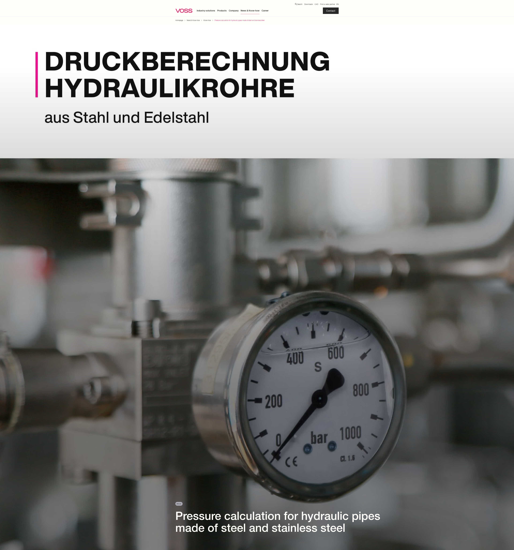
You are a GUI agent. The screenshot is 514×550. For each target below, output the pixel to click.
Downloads (308, 4)
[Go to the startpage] (183, 11)
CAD (316, 4)
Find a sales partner (327, 4)
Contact (330, 10)
